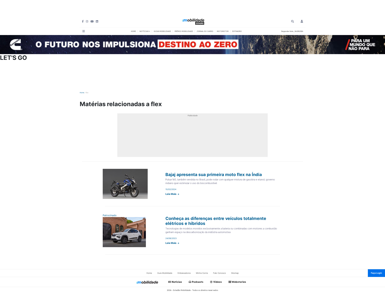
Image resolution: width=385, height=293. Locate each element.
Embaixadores (184, 273)
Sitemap (235, 273)
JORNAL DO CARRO (205, 31)
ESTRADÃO (237, 31)
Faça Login (376, 273)
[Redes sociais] (83, 21)
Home (82, 92)
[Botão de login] (302, 21)
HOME (133, 31)
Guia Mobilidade (164, 273)
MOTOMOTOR (223, 31)
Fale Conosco (219, 273)
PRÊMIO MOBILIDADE (184, 31)
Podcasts (197, 281)
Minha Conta (202, 273)
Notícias (176, 281)
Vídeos (217, 281)
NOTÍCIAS (144, 31)
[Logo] (194, 21)
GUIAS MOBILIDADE (162, 31)
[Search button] (292, 21)
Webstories (238, 281)
